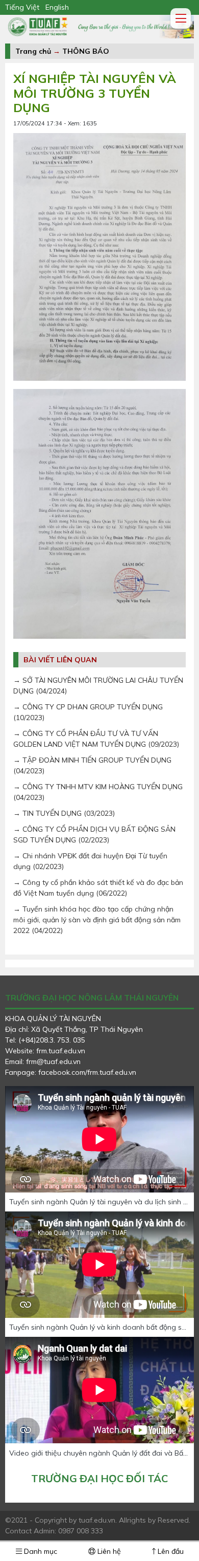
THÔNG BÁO (85, 51)
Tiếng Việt (22, 7)
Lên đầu (170, 1551)
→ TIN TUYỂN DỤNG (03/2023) (64, 813)
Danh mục (39, 1551)
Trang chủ (33, 51)
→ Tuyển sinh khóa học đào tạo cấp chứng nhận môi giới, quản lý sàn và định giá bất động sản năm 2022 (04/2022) (97, 919)
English (57, 7)
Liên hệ (108, 1551)
